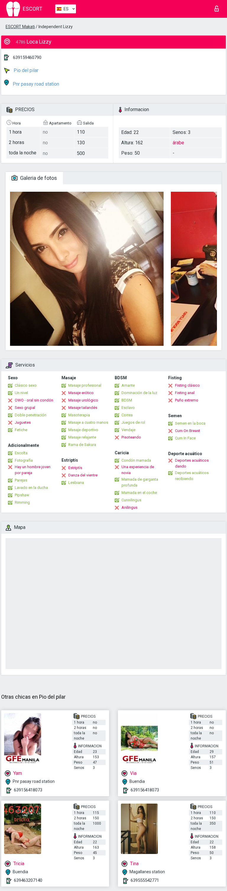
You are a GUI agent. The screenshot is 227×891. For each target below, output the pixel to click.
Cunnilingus (131, 500)
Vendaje (128, 430)
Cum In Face (185, 438)
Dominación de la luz (139, 393)
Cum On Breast (187, 430)
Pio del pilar (25, 70)
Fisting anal (184, 393)
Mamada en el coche (139, 492)
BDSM (126, 400)
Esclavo (128, 407)
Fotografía (24, 460)
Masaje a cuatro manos (88, 422)
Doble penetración (30, 415)
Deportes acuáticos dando (192, 463)
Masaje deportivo (83, 430)
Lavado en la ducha (31, 487)
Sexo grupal (25, 407)
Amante (128, 385)
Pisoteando (131, 437)
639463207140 (28, 880)
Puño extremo (186, 400)
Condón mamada (136, 460)
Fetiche (21, 430)
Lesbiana (76, 482)
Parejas (21, 480)
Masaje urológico (83, 400)
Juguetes (23, 422)
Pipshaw (22, 495)
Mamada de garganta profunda (139, 482)
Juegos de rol (133, 422)
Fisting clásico (187, 385)
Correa (127, 415)
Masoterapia (79, 415)
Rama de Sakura (82, 444)
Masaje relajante (82, 437)
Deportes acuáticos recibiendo (192, 476)
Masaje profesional (84, 385)
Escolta (21, 453)
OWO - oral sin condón (34, 400)
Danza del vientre (83, 475)
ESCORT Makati (20, 26)
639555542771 (145, 880)
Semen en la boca (190, 423)
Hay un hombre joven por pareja (33, 470)
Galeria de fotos (38, 178)
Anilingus (129, 507)
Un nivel (21, 393)
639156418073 (28, 790)
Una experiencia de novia (137, 470)
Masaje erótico (81, 393)
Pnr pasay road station (35, 84)
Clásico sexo (26, 385)
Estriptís (75, 468)
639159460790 (27, 57)
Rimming (22, 502)
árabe (178, 142)
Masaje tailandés (82, 407)
